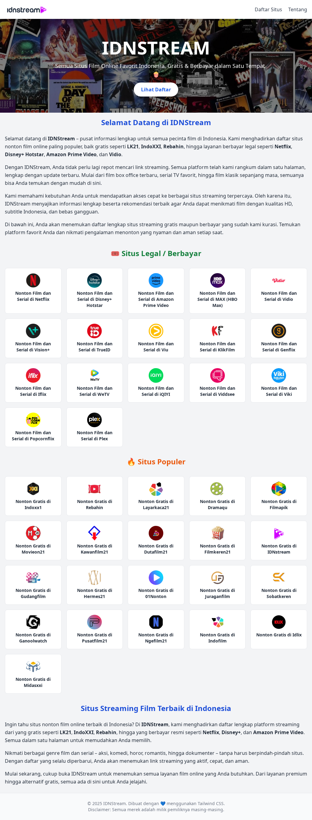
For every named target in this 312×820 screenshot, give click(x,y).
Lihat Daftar (156, 89)
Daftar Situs (268, 9)
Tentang (297, 9)
